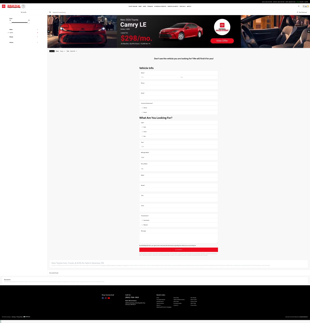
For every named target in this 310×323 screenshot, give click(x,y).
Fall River (108, 265)
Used (145, 131)
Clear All (52, 51)
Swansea (103, 265)
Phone (142, 83)
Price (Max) (144, 164)
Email (143, 93)
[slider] (11, 22)
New (145, 127)
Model (143, 185)
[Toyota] (3, 6)
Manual (146, 225)
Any (145, 136)
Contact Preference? (147, 103)
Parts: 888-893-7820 (290, 1)
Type (142, 122)
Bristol (126, 265)
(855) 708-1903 (132, 297)
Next (309, 31)
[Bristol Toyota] (14, 6)
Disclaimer (305, 18)
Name (143, 73)
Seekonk (113, 265)
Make (142, 175)
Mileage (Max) (145, 152)
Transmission (145, 215)
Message (143, 231)
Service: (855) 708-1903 (278, 1)
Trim (142, 195)
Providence (119, 265)
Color (142, 205)
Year (142, 142)
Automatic (146, 220)
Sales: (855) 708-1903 (267, 1)
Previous (48, 31)
